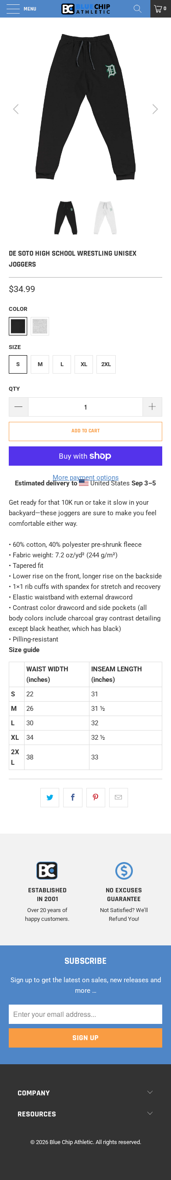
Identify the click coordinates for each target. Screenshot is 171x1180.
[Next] (154, 109)
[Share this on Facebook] (72, 797)
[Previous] (17, 109)
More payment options (86, 477)
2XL (106, 364)
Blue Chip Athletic (71, 1142)
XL (84, 364)
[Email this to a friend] (118, 797)
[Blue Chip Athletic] (85, 9)
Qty (14, 388)
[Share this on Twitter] (49, 797)
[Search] (141, 9)
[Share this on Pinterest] (95, 797)
